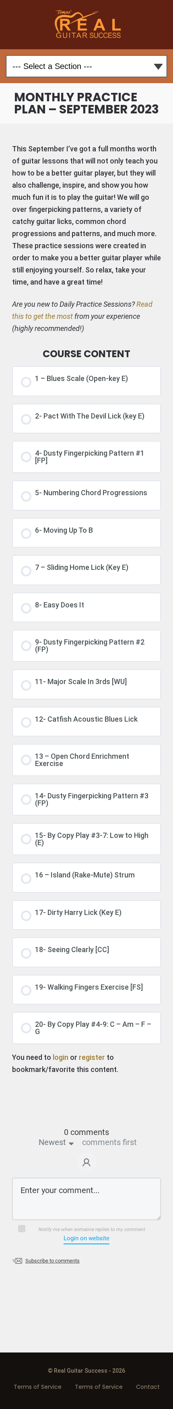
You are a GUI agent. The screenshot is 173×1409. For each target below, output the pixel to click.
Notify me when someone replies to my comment (91, 1229)
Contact (148, 1387)
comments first (109, 1142)
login (60, 1057)
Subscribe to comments (52, 1261)
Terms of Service (38, 1387)
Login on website (86, 1238)
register (92, 1057)
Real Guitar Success (86, 24)
